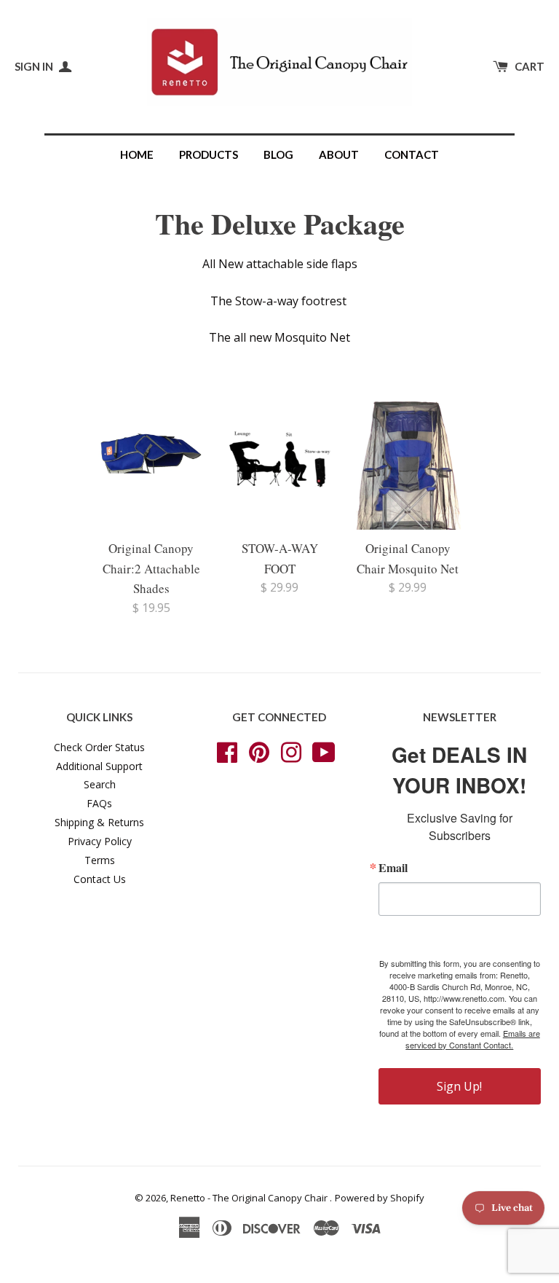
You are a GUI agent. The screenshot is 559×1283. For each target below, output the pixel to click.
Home (137, 154)
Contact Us (100, 879)
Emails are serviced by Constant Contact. (472, 1039)
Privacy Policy (100, 841)
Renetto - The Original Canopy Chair (250, 1197)
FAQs (99, 803)
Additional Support (99, 766)
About (339, 154)
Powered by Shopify (379, 1197)
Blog (278, 154)
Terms (99, 860)
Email (393, 868)
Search (100, 784)
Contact (411, 154)
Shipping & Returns (99, 822)
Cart (529, 66)
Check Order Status (99, 747)
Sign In (35, 66)
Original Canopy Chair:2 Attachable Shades (151, 568)
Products (208, 154)
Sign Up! (459, 1086)
